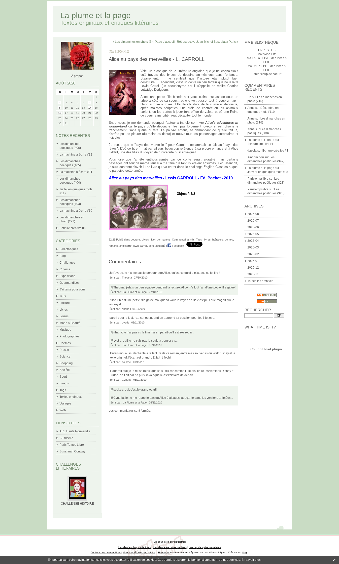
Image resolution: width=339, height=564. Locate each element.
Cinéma (65, 269)
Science (65, 356)
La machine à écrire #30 (76, 210)
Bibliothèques (69, 249)
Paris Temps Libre (72, 444)
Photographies (69, 336)
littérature (217, 239)
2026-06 (253, 227)
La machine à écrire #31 (76, 172)
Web (63, 410)
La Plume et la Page (135, 291)
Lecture (65, 303)
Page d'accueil (165, 41)
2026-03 (253, 247)
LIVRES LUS (266, 50)
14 (89, 107)
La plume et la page (95, 15)
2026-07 (253, 220)
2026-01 (253, 261)
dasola (252, 150)
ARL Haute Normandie (75, 431)
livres (207, 239)
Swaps (64, 383)
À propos (77, 76)
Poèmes (65, 343)
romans (113, 245)
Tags (63, 390)
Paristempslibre (258, 178)
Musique (65, 329)
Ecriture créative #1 (260, 144)
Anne (251, 108)
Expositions (67, 276)
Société (65, 370)
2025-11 (253, 274)
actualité (160, 245)
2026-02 (253, 254)
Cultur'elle (66, 438)
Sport (63, 376)
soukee (126, 362)
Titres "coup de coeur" (266, 74)
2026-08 (253, 214)
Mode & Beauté (70, 323)
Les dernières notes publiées (170, 547)
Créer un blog (161, 541)
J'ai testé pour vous (72, 289)
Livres (64, 309)
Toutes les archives (260, 281)
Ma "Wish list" (267, 54)
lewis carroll (140, 245)
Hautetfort (180, 541)
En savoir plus (251, 560)
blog (244, 552)
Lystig (125, 322)
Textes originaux (71, 397)
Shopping (66, 363)
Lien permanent (160, 239)
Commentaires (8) (183, 239)
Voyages (65, 403)
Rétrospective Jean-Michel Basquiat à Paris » (207, 41)
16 (59, 113)
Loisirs (64, 316)
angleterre (125, 245)
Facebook (177, 245)
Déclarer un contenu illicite (106, 552)
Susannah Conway (72, 451)
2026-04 (253, 240)
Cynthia (126, 379)
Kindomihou (255, 157)
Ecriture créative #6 (73, 228)
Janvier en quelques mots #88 (267, 172)
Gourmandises (69, 282)
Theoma (127, 277)
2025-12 (253, 267)
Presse (64, 350)
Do (249, 97)
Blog (63, 256)
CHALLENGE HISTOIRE (77, 503)
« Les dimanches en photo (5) (132, 41)
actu (151, 245)
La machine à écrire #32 (76, 154)
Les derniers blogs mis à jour (134, 547)
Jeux (63, 296)
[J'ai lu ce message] (334, 560)
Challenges (67, 262)
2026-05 (253, 234)
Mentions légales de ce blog (139, 552)
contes (229, 239)
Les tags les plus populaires (205, 547)
